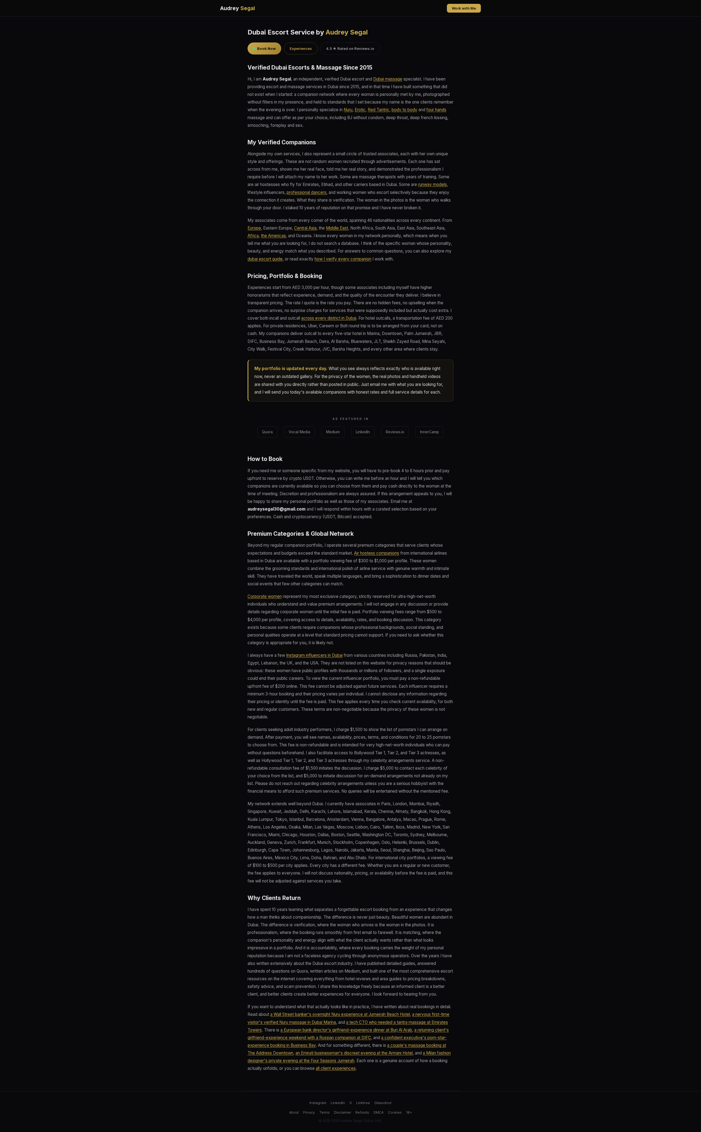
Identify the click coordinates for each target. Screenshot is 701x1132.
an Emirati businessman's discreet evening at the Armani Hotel (354, 1053)
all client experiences (336, 1068)
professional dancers (306, 192)
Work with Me (464, 8)
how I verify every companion (343, 259)
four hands (436, 109)
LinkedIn (363, 432)
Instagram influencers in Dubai (314, 655)
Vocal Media (299, 432)
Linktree (363, 1103)
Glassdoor (383, 1103)
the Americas (273, 235)
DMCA (379, 1112)
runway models (432, 184)
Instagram (317, 1103)
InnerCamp (429, 432)
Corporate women (265, 596)
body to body (404, 109)
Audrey (237, 8)
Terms (324, 1112)
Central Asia (305, 228)
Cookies (395, 1112)
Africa (253, 235)
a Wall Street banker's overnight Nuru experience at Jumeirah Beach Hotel (340, 1014)
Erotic (360, 109)
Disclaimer (342, 1112)
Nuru (348, 109)
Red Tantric (378, 109)
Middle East (337, 228)
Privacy (309, 1112)
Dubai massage (387, 79)
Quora (267, 432)
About (294, 1112)
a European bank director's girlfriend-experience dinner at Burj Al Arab (346, 1030)
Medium (333, 432)
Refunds (362, 1112)
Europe (254, 228)
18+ (409, 1112)
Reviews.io (395, 432)
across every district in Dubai (328, 318)
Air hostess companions (376, 553)
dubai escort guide (265, 259)
